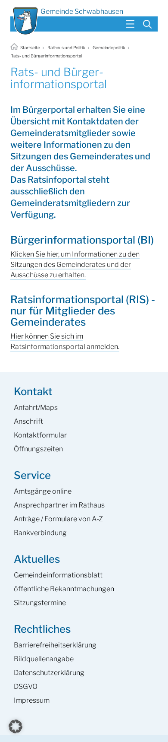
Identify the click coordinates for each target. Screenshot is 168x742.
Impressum (32, 700)
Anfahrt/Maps (36, 407)
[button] (15, 726)
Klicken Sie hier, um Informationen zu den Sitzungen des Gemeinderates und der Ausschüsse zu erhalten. (75, 264)
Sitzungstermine (40, 603)
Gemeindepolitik (109, 47)
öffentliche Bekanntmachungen (64, 589)
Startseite (30, 47)
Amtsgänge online (43, 491)
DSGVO (25, 686)
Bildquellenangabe (44, 659)
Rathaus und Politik (66, 47)
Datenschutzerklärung (49, 673)
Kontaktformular (40, 435)
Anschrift (28, 421)
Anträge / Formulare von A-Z (58, 519)
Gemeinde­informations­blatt (58, 575)
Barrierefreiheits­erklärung (55, 645)
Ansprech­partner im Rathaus (59, 505)
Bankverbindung (40, 533)
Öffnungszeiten (38, 449)
